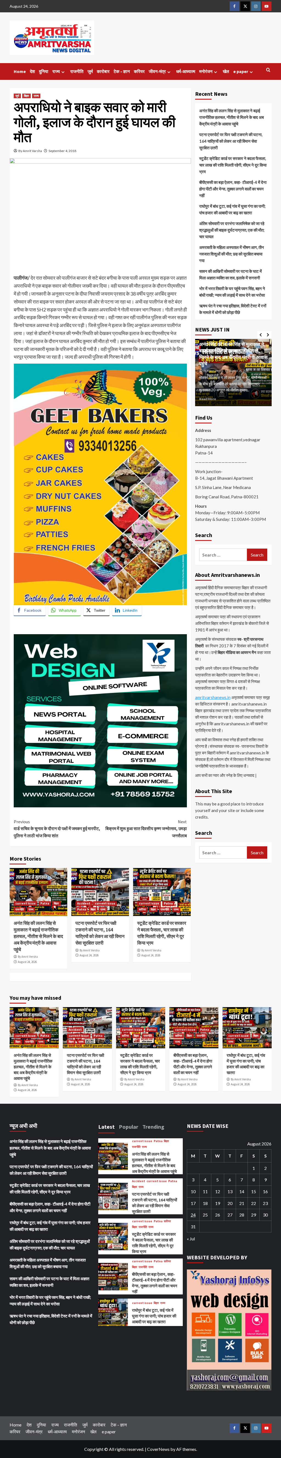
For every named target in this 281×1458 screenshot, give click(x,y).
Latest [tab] (106, 1126)
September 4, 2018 (62, 151)
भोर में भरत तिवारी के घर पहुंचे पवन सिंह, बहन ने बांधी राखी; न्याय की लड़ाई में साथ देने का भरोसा (232, 291)
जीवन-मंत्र (157, 71)
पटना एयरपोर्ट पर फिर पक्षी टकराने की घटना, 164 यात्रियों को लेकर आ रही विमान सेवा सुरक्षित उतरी (100, 933)
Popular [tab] (128, 1126)
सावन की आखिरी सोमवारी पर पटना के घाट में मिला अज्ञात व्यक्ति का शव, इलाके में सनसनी (230, 274)
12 (217, 1191)
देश (32, 71)
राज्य (56, 71)
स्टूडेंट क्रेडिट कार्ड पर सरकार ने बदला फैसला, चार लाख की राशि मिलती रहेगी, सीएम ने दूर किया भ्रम (161, 933)
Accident (83, 903)
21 (241, 1203)
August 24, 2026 (27, 962)
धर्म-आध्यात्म (185, 71)
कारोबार (103, 71)
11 (205, 1191)
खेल (226, 71)
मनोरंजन (205, 71)
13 (229, 1191)
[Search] (268, 70)
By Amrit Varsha (30, 151)
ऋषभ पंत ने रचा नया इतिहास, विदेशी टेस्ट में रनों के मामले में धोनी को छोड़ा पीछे (232, 309)
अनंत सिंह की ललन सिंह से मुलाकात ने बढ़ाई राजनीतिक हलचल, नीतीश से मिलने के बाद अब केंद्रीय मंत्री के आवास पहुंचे (38, 936)
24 (193, 1214)
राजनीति (76, 71)
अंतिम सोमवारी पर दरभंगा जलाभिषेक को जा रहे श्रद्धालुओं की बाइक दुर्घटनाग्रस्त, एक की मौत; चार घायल (232, 230)
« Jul (191, 1238)
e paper (240, 71)
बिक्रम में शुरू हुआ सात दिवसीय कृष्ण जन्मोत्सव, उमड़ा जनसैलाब (146, 828)
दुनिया (43, 71)
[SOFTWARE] (100, 720)
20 (229, 1203)
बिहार (26, 96)
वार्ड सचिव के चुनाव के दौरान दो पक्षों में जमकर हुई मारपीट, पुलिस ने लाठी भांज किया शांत (57, 828)
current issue (25, 903)
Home (20, 71)
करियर (139, 71)
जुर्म (90, 71)
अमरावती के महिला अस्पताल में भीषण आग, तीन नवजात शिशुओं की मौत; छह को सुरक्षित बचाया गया (231, 254)
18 (205, 1203)
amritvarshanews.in (213, 697)
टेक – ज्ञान (122, 71)
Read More (216, 399)
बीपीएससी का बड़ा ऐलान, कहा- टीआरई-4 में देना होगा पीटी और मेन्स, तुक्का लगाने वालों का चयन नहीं (232, 189)
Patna (44, 903)
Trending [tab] (153, 1126)
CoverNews (158, 1449)
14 (241, 1191)
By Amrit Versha (28, 957)
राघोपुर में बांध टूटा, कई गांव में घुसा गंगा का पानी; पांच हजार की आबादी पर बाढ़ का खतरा (232, 209)
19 (217, 1203)
